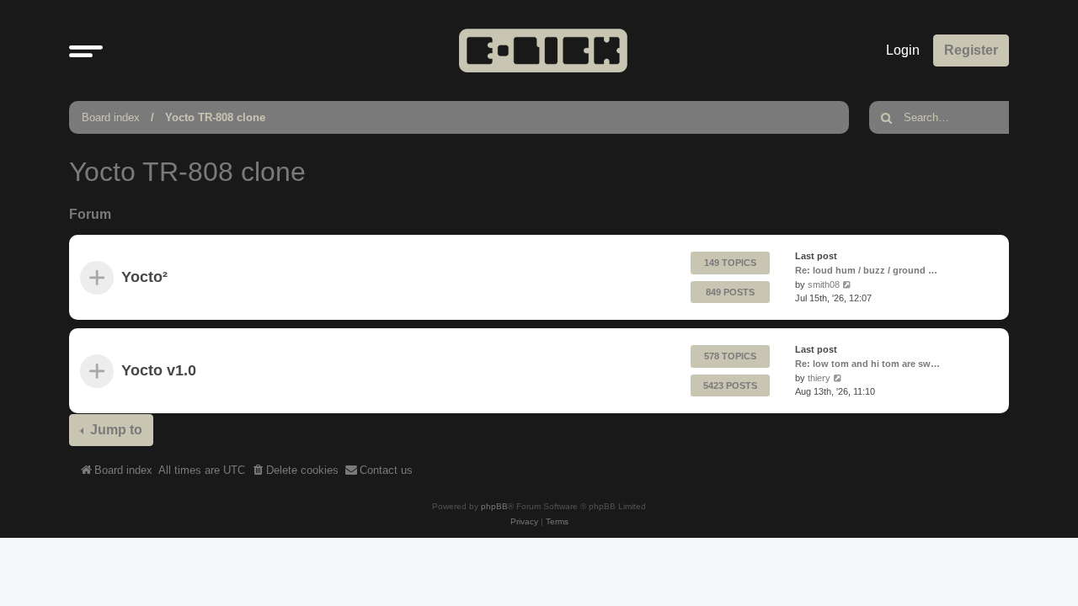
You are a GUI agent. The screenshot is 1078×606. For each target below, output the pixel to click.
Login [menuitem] (903, 50)
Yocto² (144, 277)
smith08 (824, 284)
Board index (111, 117)
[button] (86, 50)
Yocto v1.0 (158, 371)
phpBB (494, 506)
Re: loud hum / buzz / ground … (866, 270)
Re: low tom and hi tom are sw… (867, 364)
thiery (819, 378)
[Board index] (543, 50)
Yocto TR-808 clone (215, 117)
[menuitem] (295, 470)
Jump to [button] (114, 430)
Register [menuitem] (971, 50)
